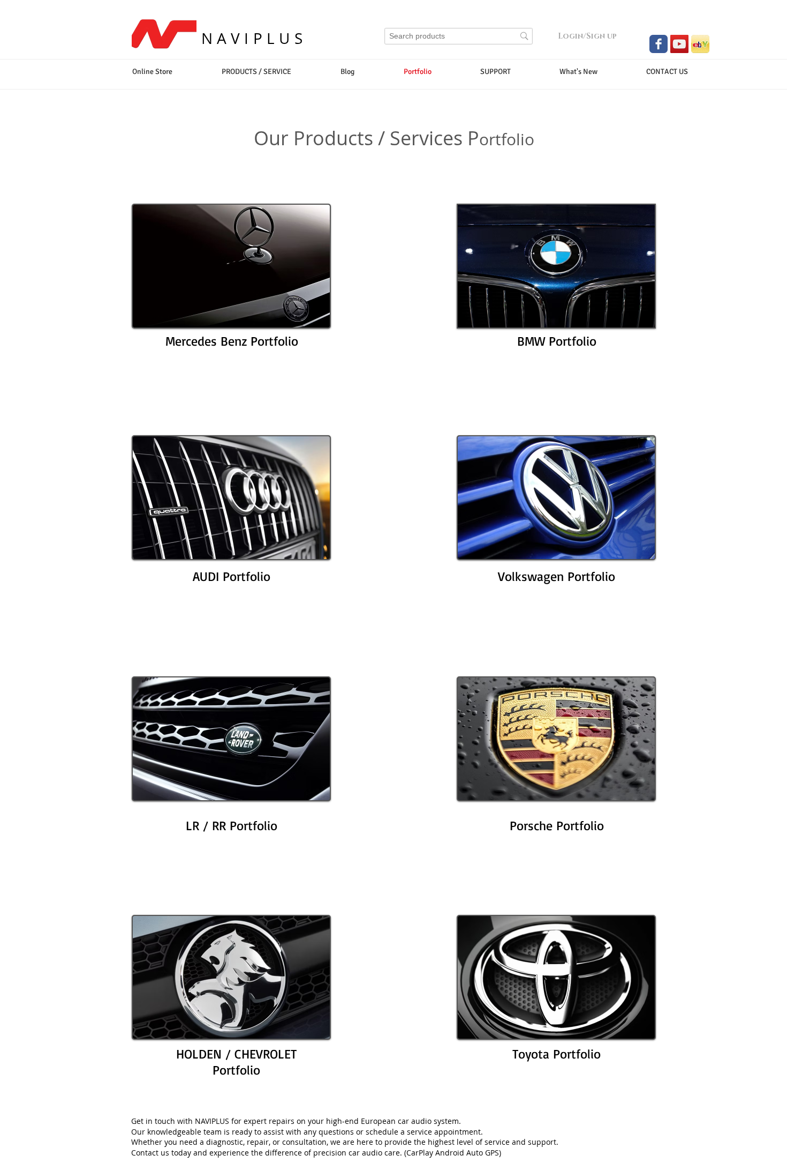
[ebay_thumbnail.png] (700, 44)
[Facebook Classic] (658, 44)
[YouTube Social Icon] (679, 44)
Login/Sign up (587, 36)
